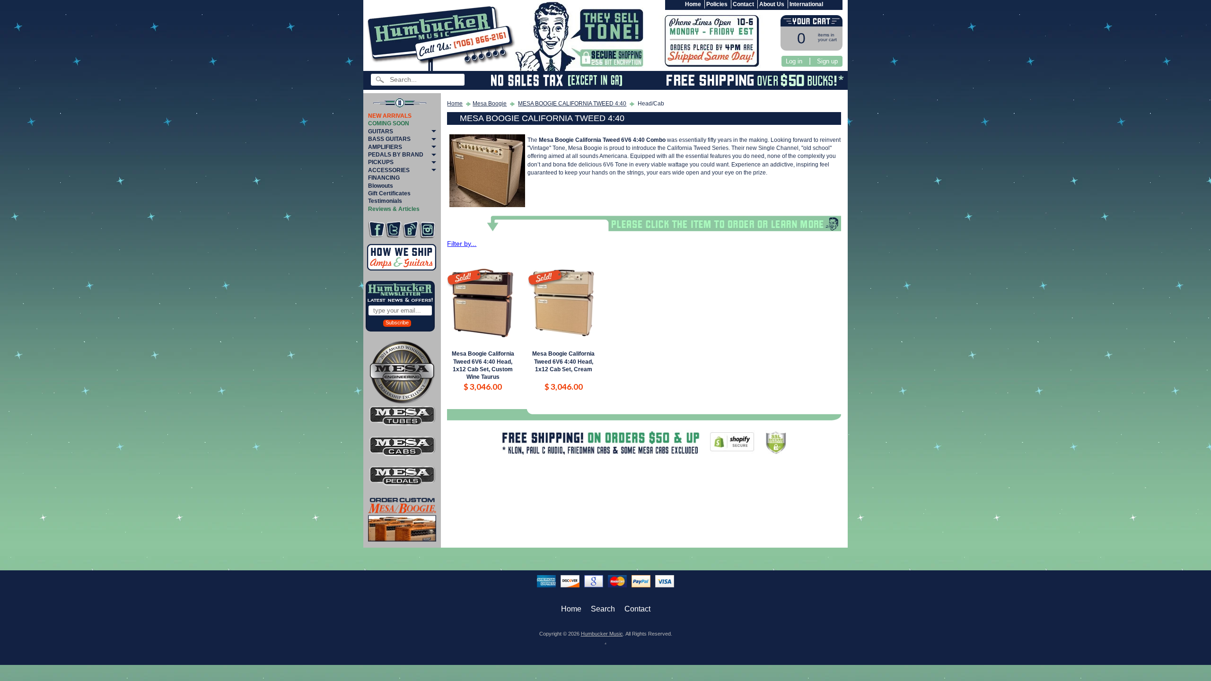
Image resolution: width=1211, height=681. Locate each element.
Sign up (827, 61)
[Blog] (410, 229)
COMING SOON (388, 123)
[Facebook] (376, 229)
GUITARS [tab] (380, 131)
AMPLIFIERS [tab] (385, 147)
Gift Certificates (389, 193)
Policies (717, 4)
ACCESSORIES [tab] (389, 170)
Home (693, 4)
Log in (794, 61)
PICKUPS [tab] (381, 162)
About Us (771, 4)
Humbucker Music (602, 634)
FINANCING (384, 178)
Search (603, 609)
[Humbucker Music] (442, 37)
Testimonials (385, 201)
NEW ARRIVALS (390, 116)
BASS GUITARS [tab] (389, 139)
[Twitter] (393, 229)
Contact (743, 4)
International (806, 4)
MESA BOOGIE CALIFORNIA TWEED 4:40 (572, 103)
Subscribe (397, 322)
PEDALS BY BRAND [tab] (395, 154)
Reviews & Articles (394, 209)
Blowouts (380, 186)
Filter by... (461, 243)
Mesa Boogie (490, 103)
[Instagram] (427, 229)
